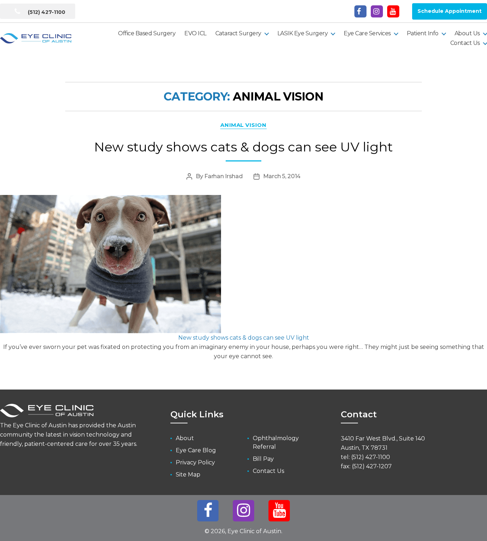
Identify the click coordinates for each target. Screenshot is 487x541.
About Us (467, 33)
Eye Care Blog (196, 450)
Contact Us (465, 43)
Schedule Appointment (449, 11)
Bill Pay (263, 458)
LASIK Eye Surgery (302, 33)
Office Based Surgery (146, 33)
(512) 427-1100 (45, 12)
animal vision (243, 125)
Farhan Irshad (223, 176)
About (185, 438)
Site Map (188, 474)
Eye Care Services (367, 33)
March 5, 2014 (282, 176)
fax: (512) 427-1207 (366, 466)
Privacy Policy (195, 462)
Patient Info (423, 33)
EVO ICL (195, 33)
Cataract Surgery (238, 33)
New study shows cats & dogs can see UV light (243, 147)
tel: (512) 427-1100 (365, 457)
